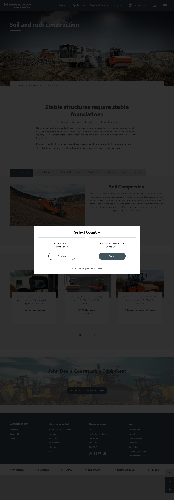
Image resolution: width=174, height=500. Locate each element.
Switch (112, 256)
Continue (62, 256)
